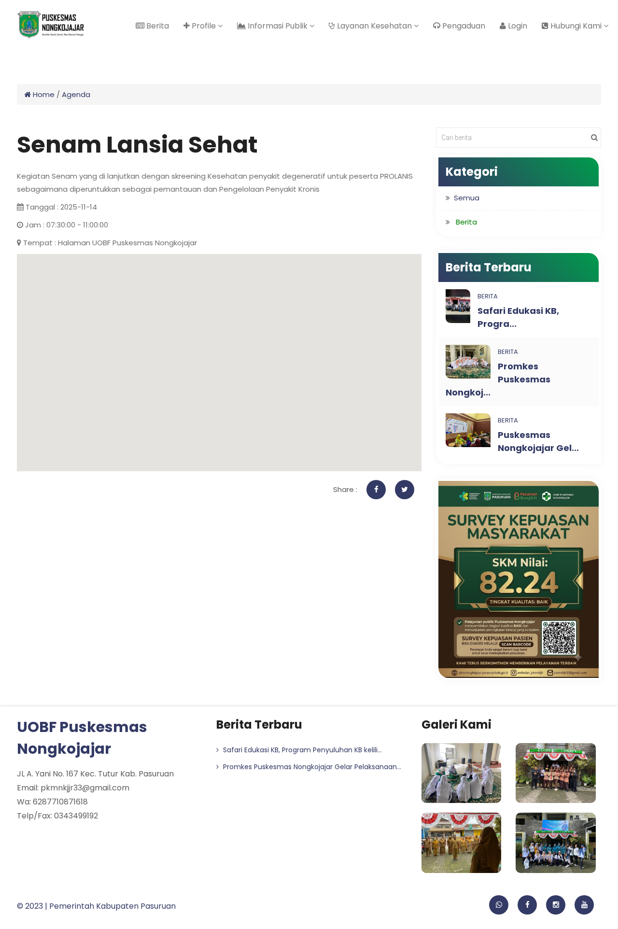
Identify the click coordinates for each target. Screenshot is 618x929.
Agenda (76, 94)
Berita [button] (466, 222)
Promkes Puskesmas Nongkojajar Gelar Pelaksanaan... (311, 767)
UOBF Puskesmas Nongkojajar (82, 738)
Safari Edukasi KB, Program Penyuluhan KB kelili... (301, 750)
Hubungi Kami (576, 25)
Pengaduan (462, 25)
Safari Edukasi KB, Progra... (518, 317)
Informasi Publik (277, 25)
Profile (204, 25)
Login (516, 25)
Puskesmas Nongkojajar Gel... (538, 441)
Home (43, 94)
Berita (156, 25)
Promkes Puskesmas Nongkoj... (498, 379)
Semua (466, 198)
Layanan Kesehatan (374, 25)
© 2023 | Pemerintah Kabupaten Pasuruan (96, 906)
